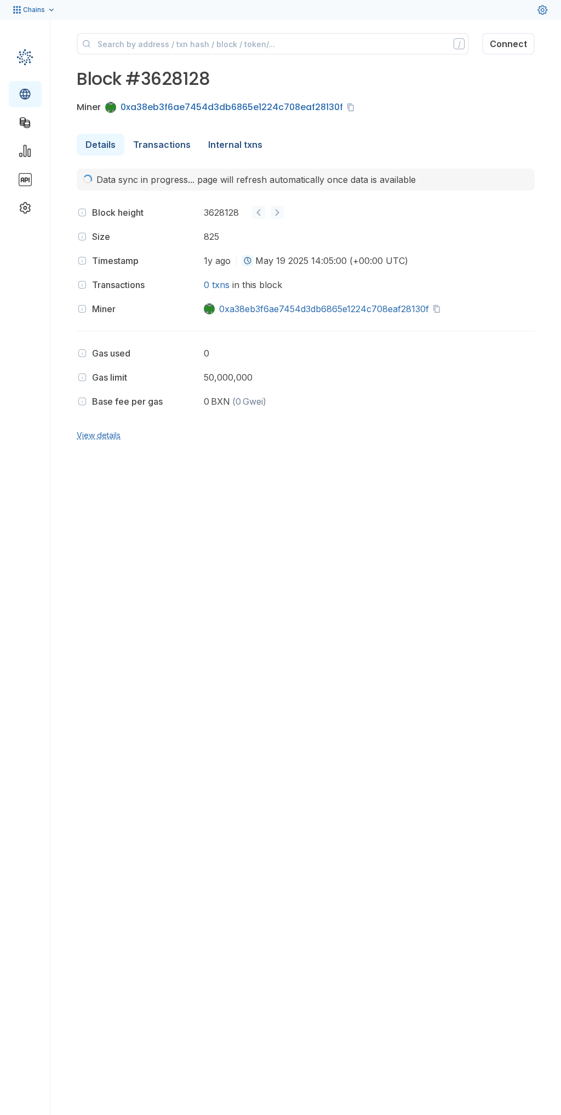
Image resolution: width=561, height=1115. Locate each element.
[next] (277, 212)
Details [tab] (100, 144)
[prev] (258, 212)
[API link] (25, 179)
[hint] (82, 212)
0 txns (217, 284)
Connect (508, 43)
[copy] (352, 107)
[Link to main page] (25, 57)
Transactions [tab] (162, 144)
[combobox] (247, 260)
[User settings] (542, 9)
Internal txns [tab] (235, 144)
